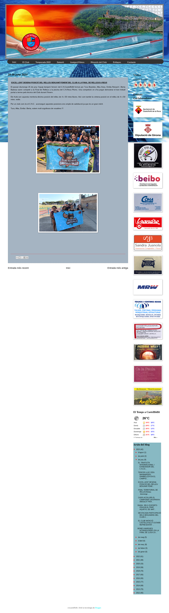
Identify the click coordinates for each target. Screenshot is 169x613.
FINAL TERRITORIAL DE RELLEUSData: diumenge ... (148, 492)
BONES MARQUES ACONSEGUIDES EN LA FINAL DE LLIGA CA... (148, 531)
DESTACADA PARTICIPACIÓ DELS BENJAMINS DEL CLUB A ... (149, 515)
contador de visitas (140, 79)
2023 (138, 449)
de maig (141, 537)
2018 (138, 571)
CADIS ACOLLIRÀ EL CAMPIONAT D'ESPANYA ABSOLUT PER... (149, 500)
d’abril (140, 541)
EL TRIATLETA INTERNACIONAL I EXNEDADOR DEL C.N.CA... (146, 466)
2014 (138, 586)
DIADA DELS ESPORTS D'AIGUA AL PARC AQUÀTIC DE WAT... (147, 507)
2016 (138, 578)
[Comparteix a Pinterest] (27, 257)
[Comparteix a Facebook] (24, 257)
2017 (138, 575)
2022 (138, 556)
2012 (138, 593)
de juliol (141, 456)
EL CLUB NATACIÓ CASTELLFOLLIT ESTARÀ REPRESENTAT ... (149, 523)
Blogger (98, 608)
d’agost (141, 452)
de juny (141, 460)
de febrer (141, 548)
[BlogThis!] (19, 257)
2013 (138, 589)
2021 (138, 560)
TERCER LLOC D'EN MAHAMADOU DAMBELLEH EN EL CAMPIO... (147, 475)
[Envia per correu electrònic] (17, 257)
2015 (138, 582)
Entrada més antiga (117, 268)
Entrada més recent (18, 268)
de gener (141, 552)
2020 (138, 564)
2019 (138, 567)
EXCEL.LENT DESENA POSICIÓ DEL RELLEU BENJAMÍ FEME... (148, 484)
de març (141, 544)
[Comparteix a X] (22, 257)
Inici (68, 268)
